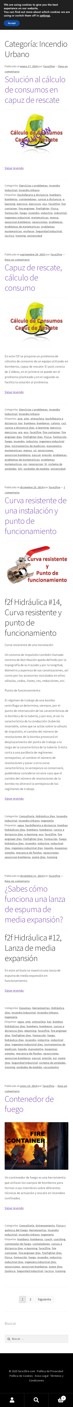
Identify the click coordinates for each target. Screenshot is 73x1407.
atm (26, 418)
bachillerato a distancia (32, 195)
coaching (59, 1239)
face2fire (49, 66)
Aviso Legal (42, 1376)
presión (47, 455)
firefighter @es (33, 437)
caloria (55, 423)
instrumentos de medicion (28, 446)
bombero (55, 195)
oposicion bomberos (18, 222)
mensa (54, 217)
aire (19, 418)
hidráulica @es (14, 843)
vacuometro (51, 1067)
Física (54, 208)
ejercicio (22, 204)
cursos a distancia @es (19, 427)
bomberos (11, 199)
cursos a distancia (49, 199)
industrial (60, 213)
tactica (9, 235)
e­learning (30, 1031)
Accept (12, 23)
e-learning (42, 427)
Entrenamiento (45, 1225)
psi (25, 464)
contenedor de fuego (18, 1244)
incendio (33, 213)
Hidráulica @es (45, 816)
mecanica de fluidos (29, 852)
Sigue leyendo (14, 168)
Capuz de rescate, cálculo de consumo (33, 277)
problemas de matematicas (22, 226)
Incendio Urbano (29, 190)
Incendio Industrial (24, 1012)
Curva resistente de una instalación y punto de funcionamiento (36, 515)
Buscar (36, 1400)
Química (10, 1271)
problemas (55, 222)
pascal (36, 455)
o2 (34, 450)
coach (48, 1239)
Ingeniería (47, 820)
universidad (34, 235)
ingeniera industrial (17, 217)
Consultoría (26, 816)
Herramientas (41, 1008)
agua (20, 825)
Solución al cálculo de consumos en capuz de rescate (35, 89)
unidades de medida (36, 469)
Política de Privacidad (50, 1371)
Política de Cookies (21, 1376)
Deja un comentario (17, 259)
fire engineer (26, 208)
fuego (23, 213)
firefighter (42, 208)
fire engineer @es (29, 1253)
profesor (28, 231)
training (20, 235)
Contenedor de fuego (29, 1104)
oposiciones (39, 222)
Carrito (56, 1397)
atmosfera (37, 418)
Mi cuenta (12, 1400)
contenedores (27, 199)
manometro (53, 446)
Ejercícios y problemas (33, 185)
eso (44, 204)
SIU (20, 469)
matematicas (39, 217)
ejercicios (35, 204)
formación (11, 213)
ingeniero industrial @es (27, 848)
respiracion (36, 464)
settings (45, 16)
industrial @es (14, 1262)
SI (45, 464)
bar (20, 423)
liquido (48, 848)
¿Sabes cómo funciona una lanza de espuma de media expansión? (35, 904)
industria (47, 213)
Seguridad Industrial (49, 231)
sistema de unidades (52, 1063)
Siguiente (44, 1299)
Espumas (25, 1008)
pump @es (38, 857)
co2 (63, 423)
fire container (51, 432)
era (20, 432)
